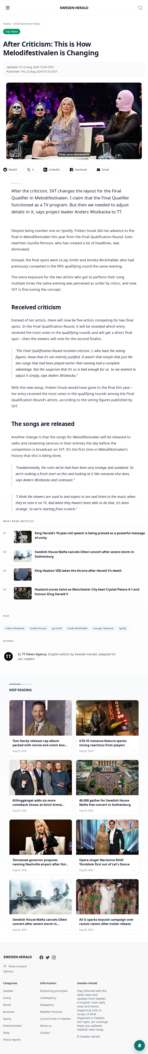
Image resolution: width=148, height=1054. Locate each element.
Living (7, 998)
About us (46, 1026)
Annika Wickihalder (77, 628)
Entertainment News (27, 24)
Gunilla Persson (38, 628)
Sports (7, 1019)
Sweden (8, 991)
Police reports (12, 1039)
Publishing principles (54, 991)
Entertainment (12, 1026)
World (7, 1005)
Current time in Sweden (55, 1019)
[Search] (140, 7)
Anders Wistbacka (14, 628)
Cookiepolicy (48, 998)
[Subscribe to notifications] (139, 1045)
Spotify (122, 628)
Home (7, 24)
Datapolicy (47, 1005)
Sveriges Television (103, 628)
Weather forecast (51, 1012)
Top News (11, 31)
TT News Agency (34, 654)
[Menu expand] (7, 7)
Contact (45, 1032)
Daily (6, 1032)
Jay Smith (57, 628)
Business (9, 1012)
